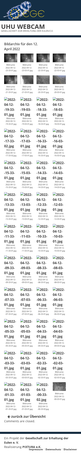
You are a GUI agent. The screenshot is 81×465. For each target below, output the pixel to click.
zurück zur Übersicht (28, 416)
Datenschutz (53, 449)
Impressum (36, 449)
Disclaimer (70, 449)
